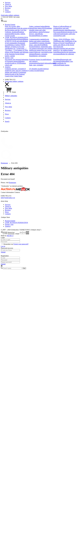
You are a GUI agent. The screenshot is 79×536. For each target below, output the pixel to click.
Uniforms (8, 39)
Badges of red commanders (16, 42)
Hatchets (40, 63)
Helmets (20, 39)
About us (8, 206)
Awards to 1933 (15, 63)
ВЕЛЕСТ (10, 236)
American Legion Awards (39, 69)
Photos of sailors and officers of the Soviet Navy (64, 45)
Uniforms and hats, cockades (14, 69)
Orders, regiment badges (37, 26)
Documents (60, 48)
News (7, 212)
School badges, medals (14, 55)
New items (8, 208)
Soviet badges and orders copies (39, 40)
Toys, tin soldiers (62, 50)
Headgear (14, 39)
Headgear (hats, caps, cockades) (42, 64)
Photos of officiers (59, 26)
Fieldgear (63, 61)
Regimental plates (62, 30)
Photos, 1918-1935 (59, 39)
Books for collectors (67, 54)
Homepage (12, 182)
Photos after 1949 (62, 41)
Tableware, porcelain (40, 52)
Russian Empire (10, 221)
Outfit (42, 45)
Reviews (8, 210)
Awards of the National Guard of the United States (15, 75)
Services (7, 204)
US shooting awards (35, 69)
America (7, 226)
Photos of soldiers (42, 35)
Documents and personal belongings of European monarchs (16, 60)
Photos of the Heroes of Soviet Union (65, 42)
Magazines (60, 52)
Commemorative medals (37, 39)
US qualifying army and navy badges (16, 69)
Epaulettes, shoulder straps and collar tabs (40, 30)
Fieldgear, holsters (40, 47)
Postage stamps (64, 65)
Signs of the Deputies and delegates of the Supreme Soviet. (17, 53)
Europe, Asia (9, 224)
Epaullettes (56, 59)
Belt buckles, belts (18, 34)
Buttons (63, 32)
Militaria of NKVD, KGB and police (16, 40)
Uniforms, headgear (11, 32)
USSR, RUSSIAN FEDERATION (16, 222)
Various (41, 70)
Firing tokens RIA (39, 28)
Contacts (8, 214)
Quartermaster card (65, 34)
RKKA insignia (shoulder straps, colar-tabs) (40, 44)
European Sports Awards (37, 59)
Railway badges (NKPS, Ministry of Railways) (15, 46)
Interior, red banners (39, 56)
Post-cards (62, 35)
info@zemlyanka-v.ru (8, 198)
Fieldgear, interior (37, 32)
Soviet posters (36, 50)
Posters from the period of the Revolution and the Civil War (17, 29)
